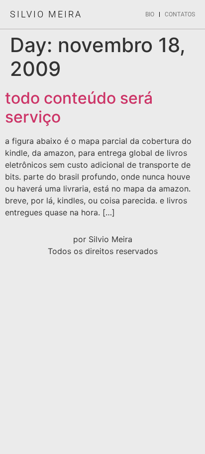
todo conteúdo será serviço (79, 107)
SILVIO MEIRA (46, 14)
